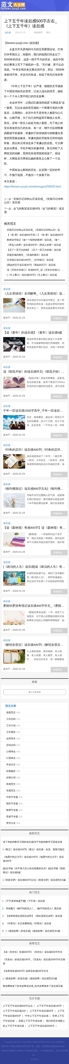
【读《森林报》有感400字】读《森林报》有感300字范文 (34, 527)
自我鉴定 (13, 771)
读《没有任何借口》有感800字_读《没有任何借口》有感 (36, 270)
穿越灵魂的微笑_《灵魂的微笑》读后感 (27, 254)
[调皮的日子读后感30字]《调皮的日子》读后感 (31, 264)
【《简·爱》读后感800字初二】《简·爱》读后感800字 (35, 234)
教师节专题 (14, 810)
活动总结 (13, 745)
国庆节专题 (14, 803)
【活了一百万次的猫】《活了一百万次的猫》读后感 (34, 249)
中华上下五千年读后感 (36, 1015)
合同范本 (13, 738)
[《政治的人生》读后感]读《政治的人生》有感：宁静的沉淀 (34, 566)
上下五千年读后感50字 (41, 1010)
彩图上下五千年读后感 (30, 1020)
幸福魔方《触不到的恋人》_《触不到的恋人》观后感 (33, 908)
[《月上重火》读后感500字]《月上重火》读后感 (32, 275)
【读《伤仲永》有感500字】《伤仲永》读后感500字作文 (32, 952)
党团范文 (13, 712)
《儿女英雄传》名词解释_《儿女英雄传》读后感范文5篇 (34, 293)
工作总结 (13, 719)
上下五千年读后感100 (14, 1010)
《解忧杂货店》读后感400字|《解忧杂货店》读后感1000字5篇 (34, 644)
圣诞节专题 (14, 816)
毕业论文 (13, 764)
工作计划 (13, 725)
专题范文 (13, 790)
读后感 (8, 32)
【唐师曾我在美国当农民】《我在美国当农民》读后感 (34, 916)
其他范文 (13, 784)
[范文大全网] (13, 8)
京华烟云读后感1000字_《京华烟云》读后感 (30, 259)
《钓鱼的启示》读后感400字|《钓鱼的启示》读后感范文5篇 (34, 449)
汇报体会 (13, 758)
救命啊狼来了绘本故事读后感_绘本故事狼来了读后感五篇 (33, 986)
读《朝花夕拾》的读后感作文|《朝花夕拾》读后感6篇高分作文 (34, 371)
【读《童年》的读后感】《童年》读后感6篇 (32, 332)
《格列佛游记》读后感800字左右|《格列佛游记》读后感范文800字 (34, 488)
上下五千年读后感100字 (49, 1005)
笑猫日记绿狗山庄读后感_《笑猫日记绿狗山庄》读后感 (35, 229)
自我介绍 (13, 777)
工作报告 (13, 732)
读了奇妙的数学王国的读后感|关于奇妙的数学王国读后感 (32, 842)
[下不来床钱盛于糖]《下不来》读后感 (25, 901)
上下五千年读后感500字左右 (18, 1005)
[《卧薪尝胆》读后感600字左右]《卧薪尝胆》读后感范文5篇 (34, 880)
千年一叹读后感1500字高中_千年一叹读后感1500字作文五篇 (34, 410)
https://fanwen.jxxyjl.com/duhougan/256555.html (32, 186)
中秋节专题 (14, 797)
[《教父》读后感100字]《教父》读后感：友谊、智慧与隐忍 (33, 849)
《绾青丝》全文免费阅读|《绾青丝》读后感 (28, 923)
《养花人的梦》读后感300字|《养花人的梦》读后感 (34, 244)
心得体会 (13, 751)
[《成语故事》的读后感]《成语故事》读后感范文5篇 (33, 931)
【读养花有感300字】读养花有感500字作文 (25, 971)
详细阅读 (57, 318)
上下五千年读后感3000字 (41, 1025)
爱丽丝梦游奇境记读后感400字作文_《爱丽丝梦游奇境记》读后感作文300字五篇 (34, 605)
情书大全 (13, 823)
